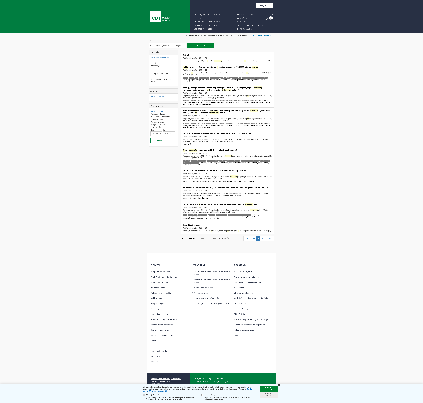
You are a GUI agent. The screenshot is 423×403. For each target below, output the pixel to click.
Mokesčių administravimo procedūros (166, 309)
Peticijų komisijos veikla (161, 293)
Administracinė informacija (162, 324)
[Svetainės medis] (272, 14)
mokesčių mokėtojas (212, 161)
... (250, 238)
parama (186, 78)
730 (269, 238)
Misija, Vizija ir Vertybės (160, 272)
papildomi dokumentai (189, 100)
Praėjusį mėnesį (157, 122)
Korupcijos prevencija (159, 314)
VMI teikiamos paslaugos (202, 287)
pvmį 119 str (211, 215)
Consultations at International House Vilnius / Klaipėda (211, 273)
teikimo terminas (204, 78)
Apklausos (155, 361)
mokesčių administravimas (198, 161)
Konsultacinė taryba (159, 351)
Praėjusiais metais (158, 124)
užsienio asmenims (221, 215)
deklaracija (186, 161)
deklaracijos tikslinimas (233, 161)
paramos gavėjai (214, 78)
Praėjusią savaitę (157, 119)
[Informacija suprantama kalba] (271, 19)
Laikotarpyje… (156, 127)
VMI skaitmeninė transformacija (205, 298)
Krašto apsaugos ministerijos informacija (251, 319)
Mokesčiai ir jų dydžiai (243, 272)
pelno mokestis (193, 78)
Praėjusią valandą (157, 114)
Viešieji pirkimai (159, 73)
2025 (154, 68)
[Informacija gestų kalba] (266, 19)
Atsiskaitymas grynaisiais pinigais (247, 277)
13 (262, 238)
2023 (154, 71)
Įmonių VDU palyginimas (244, 309)
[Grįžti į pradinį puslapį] (150, 41)
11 (254, 238)
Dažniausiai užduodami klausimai (247, 282)
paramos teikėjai (236, 78)
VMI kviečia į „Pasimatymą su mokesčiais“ (251, 298)
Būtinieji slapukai (152, 395)
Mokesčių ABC (240, 287)
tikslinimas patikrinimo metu (191, 163)
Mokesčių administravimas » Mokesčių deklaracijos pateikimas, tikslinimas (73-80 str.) (226, 163)
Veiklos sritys (156, 298)
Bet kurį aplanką (157, 96)
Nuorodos (238, 335)
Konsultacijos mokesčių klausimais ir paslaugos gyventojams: (166, 380)
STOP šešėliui (239, 314)
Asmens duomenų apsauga (162, 335)
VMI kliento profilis (200, 293)
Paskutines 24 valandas (160, 116)
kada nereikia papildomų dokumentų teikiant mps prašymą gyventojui (215, 100)
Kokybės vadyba (157, 303)
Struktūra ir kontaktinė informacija (165, 277)
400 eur (190, 215)
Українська (268, 35)
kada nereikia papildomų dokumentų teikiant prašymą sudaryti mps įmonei (217, 123)
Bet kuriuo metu (157, 111)
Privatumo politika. (158, 391)
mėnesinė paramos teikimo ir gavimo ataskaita (255, 78)
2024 (154, 76)
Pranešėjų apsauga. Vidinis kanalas (165, 319)
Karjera (154, 346)
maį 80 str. (222, 161)
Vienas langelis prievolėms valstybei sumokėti (211, 303)
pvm (195, 215)
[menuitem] (208, 14)
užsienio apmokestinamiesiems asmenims (239, 215)
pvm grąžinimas (202, 215)
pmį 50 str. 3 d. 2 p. (225, 78)
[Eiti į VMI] (160, 16)
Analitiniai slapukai (211, 395)
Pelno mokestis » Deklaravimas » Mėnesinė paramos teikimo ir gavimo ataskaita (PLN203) (224, 80)
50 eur (185, 215)
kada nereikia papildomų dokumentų (245, 100)
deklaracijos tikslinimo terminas (249, 161)
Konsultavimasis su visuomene (163, 282)
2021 (154, 63)
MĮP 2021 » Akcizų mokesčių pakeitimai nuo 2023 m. (235, 181)
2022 (154, 60)
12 (258, 238)
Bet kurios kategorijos (159, 57)
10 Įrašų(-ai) (187, 238)
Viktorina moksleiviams (243, 293)
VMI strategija (156, 356)
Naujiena (156, 65)
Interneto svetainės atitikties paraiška (249, 324)
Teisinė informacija (159, 287)
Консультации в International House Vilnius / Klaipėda (211, 281)
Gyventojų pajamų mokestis (161, 80)
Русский (258, 35)
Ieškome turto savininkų (244, 330)
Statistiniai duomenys (160, 330)
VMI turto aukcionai (242, 303)
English (251, 35)
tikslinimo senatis (265, 161)
